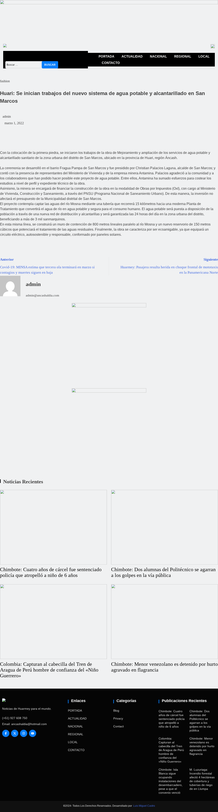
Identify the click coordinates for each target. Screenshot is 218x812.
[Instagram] (23, 733)
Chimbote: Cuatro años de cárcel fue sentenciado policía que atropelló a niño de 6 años (51, 572)
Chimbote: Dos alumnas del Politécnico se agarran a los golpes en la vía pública (163, 572)
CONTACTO (111, 63)
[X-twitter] (14, 733)
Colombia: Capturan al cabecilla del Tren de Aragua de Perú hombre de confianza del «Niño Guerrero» (49, 669)
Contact (118, 726)
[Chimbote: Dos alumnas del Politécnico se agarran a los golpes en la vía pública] (164, 527)
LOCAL (203, 56)
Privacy (118, 718)
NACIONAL (158, 56)
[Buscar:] (23, 64)
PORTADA (106, 56)
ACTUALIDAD (132, 56)
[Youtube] (32, 733)
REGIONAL (182, 56)
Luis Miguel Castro (144, 805)
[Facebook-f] (5, 733)
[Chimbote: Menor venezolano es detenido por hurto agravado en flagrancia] (164, 621)
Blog (116, 710)
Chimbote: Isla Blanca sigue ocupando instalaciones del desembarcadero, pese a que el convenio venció (170, 781)
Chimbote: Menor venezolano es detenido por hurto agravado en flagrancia (201, 746)
